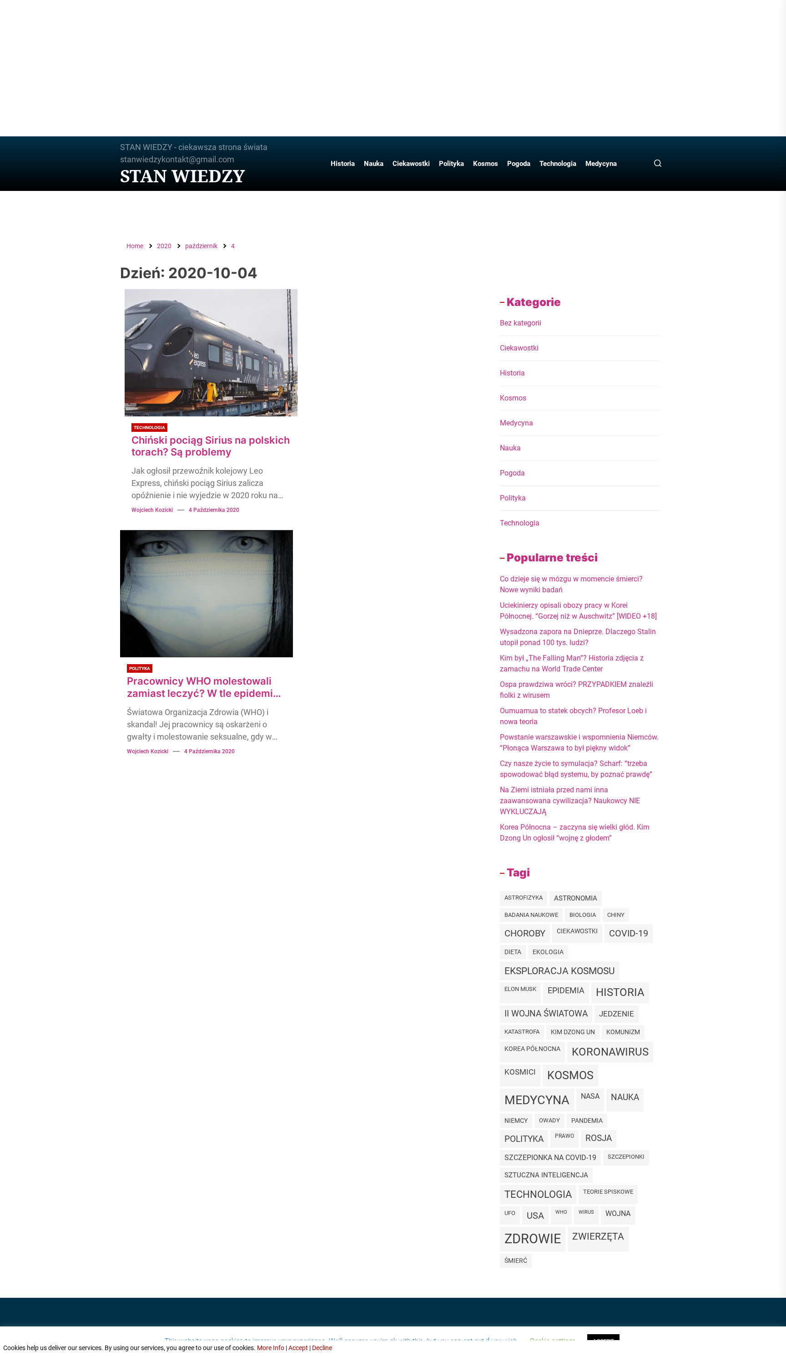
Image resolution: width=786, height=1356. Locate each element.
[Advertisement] (393, 68)
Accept (298, 1347)
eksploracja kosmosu (559, 970)
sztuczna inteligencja (546, 1175)
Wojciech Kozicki (152, 510)
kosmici (520, 1072)
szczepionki (626, 1156)
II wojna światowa (546, 1014)
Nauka (373, 164)
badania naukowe (531, 914)
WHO (561, 1212)
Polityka (451, 164)
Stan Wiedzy (182, 175)
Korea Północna (532, 1048)
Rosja (598, 1138)
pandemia (587, 1121)
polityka (524, 1139)
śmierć (515, 1260)
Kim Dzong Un (573, 1032)
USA (535, 1215)
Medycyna (601, 164)
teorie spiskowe (608, 1191)
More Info (270, 1347)
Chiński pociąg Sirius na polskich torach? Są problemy (210, 446)
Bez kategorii (520, 323)
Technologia (557, 164)
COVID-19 (628, 933)
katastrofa (521, 1031)
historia (620, 992)
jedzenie (616, 1013)
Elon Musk (520, 989)
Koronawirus (610, 1052)
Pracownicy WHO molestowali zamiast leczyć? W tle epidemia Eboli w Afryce (203, 687)
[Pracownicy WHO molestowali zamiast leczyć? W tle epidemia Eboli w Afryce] (206, 593)
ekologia (548, 952)
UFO (509, 1213)
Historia (343, 164)
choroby (524, 933)
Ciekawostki (411, 164)
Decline (322, 1347)
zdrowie (532, 1238)
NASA (590, 1096)
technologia (538, 1194)
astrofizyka (523, 897)
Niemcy (516, 1120)
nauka (625, 1097)
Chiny (616, 914)
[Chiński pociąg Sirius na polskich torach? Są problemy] (211, 352)
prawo (564, 1136)
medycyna (536, 1100)
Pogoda (518, 164)
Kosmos (485, 164)
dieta (512, 952)
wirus (586, 1212)
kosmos (570, 1075)
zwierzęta (598, 1236)
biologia (582, 914)
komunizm (623, 1032)
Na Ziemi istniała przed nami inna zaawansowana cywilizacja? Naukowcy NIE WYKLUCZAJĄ (570, 801)
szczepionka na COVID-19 (550, 1157)
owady (549, 1120)
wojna (617, 1214)
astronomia (575, 898)
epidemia (566, 990)
